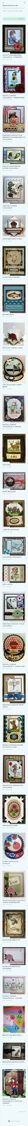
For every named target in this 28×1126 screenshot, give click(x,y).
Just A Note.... (7, 584)
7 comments (9, 316)
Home (4, 11)
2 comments (9, 428)
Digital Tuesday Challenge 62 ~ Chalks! (12, 997)
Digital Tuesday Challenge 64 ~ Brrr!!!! (11, 426)
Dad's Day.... (6, 465)
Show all (21, 18)
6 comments (9, 170)
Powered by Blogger (15, 1121)
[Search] (25, 2)
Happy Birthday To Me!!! (12, 239)
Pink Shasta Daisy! (10, 825)
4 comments (9, 59)
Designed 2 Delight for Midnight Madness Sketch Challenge (13, 137)
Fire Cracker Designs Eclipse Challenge (11, 167)
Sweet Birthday (9, 491)
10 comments (9, 531)
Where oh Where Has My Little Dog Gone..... (12, 746)
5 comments (9, 99)
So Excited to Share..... (11, 277)
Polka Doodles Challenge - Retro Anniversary (13, 901)
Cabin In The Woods (10, 530)
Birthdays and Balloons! (13, 1062)
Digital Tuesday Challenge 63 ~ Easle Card (13, 665)
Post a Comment (10, 827)
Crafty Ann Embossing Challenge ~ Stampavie (12, 56)
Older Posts (22, 1111)
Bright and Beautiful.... (12, 1035)
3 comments (9, 210)
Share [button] (3, 59)
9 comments (9, 141)
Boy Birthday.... (8, 315)
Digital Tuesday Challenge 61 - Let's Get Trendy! (12, 1101)
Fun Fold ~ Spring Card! (12, 348)
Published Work (12, 11)
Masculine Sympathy (11, 940)
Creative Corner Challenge (9, 207)
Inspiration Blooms (10, 5)
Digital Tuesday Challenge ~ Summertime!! (13, 97)
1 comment (8, 467)
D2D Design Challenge (11, 557)
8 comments (9, 904)
